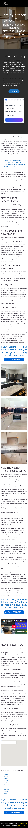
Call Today (14, 91)
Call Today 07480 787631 (14, 359)
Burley (6, 778)
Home (26, 823)
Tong (5, 793)
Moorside (6, 785)
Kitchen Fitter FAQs (9, 166)
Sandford (6, 782)
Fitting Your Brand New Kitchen (12, 162)
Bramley (6, 774)
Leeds (19, 825)
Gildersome (7, 789)
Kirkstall (6, 787)
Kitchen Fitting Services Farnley (12, 160)
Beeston (6, 791)
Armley (6, 776)
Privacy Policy (21, 823)
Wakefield (23, 825)
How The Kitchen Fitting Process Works (15, 164)
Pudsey (6, 780)
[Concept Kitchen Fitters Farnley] (5, 3)
